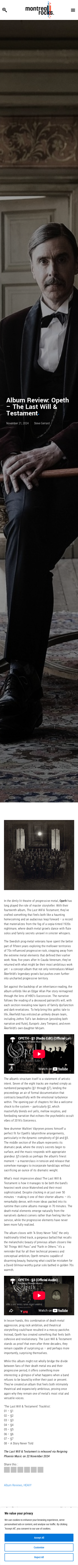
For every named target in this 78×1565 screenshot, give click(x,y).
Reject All (39, 1557)
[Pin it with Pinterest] (27, 1470)
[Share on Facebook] (7, 1470)
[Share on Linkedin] (34, 1470)
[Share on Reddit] (20, 1470)
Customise (39, 1547)
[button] (73, 10)
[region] (39, 1536)
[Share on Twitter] (14, 1470)
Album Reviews (13, 1485)
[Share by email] (40, 1470)
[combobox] (12, 9)
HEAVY (28, 1485)
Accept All (39, 1537)
